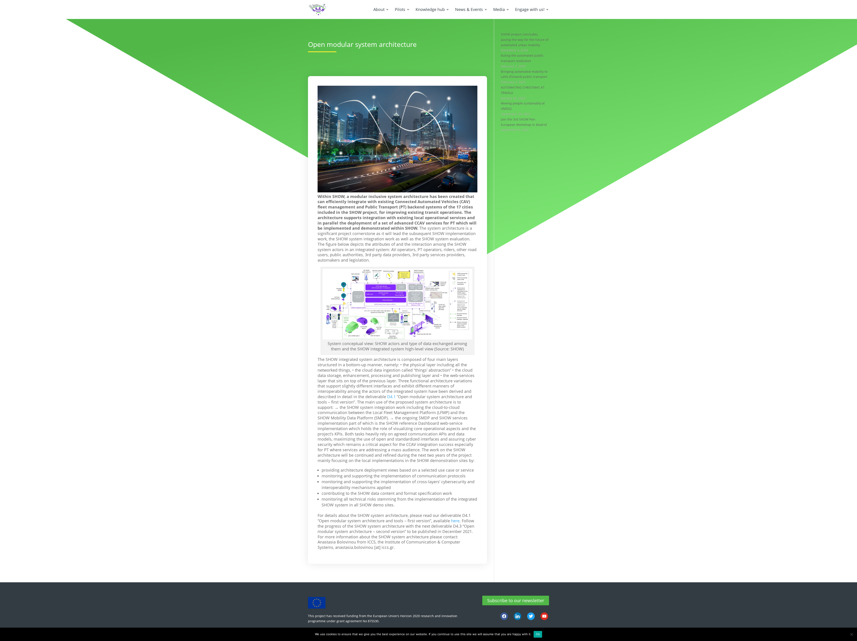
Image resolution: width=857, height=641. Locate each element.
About (379, 9)
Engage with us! (530, 9)
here (455, 520)
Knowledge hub (430, 9)
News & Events (469, 9)
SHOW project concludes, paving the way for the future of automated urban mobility (524, 39)
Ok (538, 634)
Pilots (400, 9)
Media (499, 9)
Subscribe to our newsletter (515, 600)
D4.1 (391, 396)
